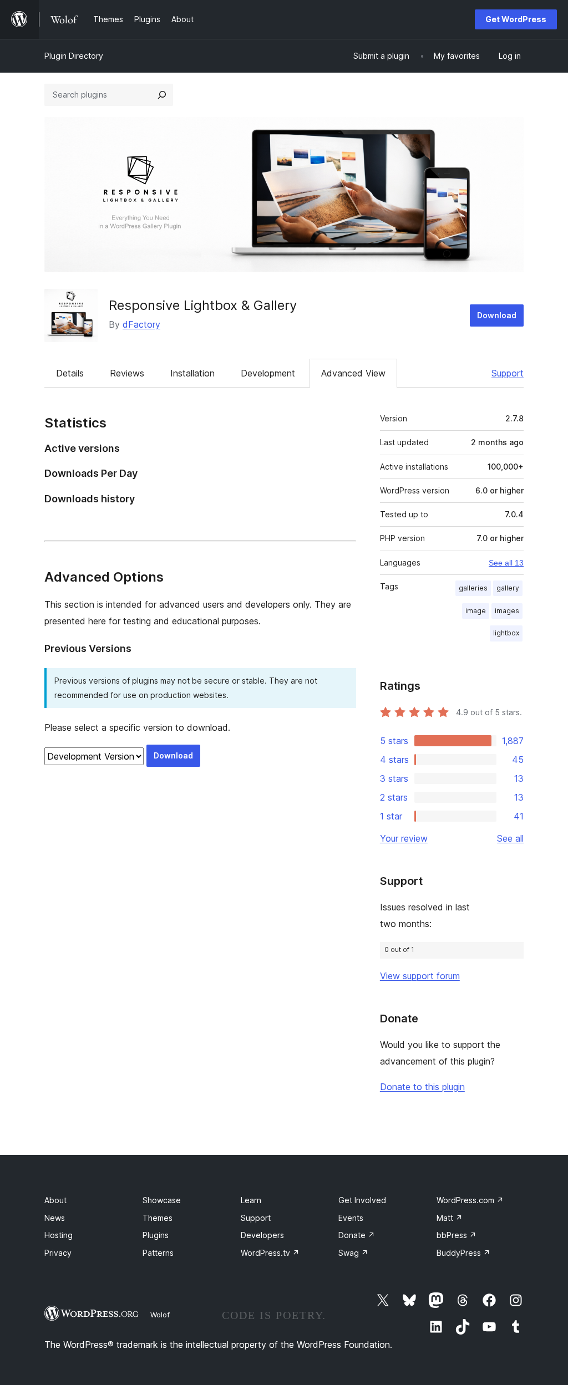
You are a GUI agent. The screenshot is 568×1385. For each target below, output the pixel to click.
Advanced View (353, 373)
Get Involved (362, 1200)
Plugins (156, 1235)
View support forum (420, 975)
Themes (158, 1218)
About (55, 1200)
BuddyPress (463, 1252)
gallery (507, 588)
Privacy (58, 1252)
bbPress (456, 1235)
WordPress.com (470, 1200)
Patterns (158, 1252)
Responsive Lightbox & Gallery (203, 305)
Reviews (127, 373)
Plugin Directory (73, 55)
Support (507, 373)
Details (70, 373)
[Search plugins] (162, 95)
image (475, 611)
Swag (353, 1252)
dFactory (141, 324)
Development (268, 373)
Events (350, 1218)
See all (510, 838)
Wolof (160, 1314)
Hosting (58, 1235)
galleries (473, 588)
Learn (251, 1200)
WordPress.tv (270, 1252)
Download (496, 315)
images (507, 611)
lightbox (506, 633)
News (54, 1218)
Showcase (162, 1200)
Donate (356, 1235)
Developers (262, 1235)
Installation (192, 373)
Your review (404, 838)
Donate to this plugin (422, 1086)
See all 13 (506, 562)
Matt (450, 1218)
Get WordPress (515, 19)
